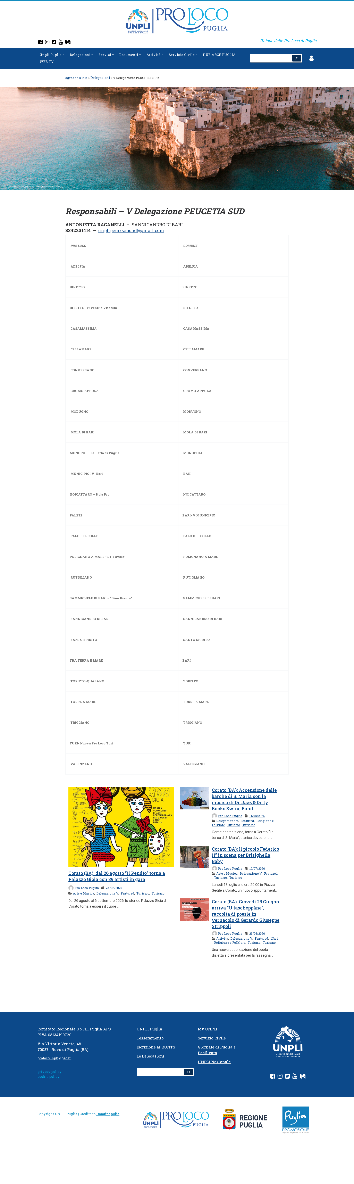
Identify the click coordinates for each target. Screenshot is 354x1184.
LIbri (274, 938)
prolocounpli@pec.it (54, 1058)
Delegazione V (107, 893)
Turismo (142, 893)
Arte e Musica (83, 893)
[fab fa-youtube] (294, 1077)
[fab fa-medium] (302, 1077)
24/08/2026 (114, 888)
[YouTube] (61, 42)
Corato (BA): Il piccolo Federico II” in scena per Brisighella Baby (245, 855)
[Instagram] (47, 42)
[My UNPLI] (67, 42)
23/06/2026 (257, 933)
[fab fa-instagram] (280, 1077)
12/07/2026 (257, 868)
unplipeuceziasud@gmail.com (131, 230)
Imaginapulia (107, 1114)
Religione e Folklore (229, 942)
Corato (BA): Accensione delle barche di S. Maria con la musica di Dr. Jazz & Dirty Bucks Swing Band (244, 799)
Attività (222, 938)
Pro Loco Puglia (87, 888)
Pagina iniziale (75, 78)
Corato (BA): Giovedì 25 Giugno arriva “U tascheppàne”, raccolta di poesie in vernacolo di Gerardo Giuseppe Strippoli (245, 914)
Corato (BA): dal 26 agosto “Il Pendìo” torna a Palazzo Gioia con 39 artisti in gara (116, 876)
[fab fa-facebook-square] (272, 1077)
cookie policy (48, 1076)
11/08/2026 (257, 816)
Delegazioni (100, 77)
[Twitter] (54, 42)
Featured (127, 893)
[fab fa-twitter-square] (287, 1077)
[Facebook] (40, 42)
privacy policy (49, 1071)
